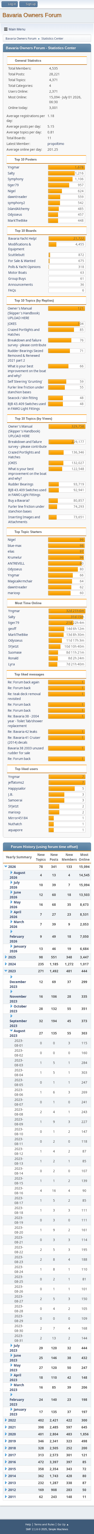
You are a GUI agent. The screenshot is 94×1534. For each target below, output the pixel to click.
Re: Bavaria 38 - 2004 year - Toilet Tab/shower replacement (25, 721)
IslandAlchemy (18, 209)
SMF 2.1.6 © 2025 (36, 1529)
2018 (12, 1448)
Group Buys (17, 278)
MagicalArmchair (20, 581)
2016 (12, 1462)
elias (11, 551)
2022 (12, 1420)
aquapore (15, 830)
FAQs (12, 290)
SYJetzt (13, 646)
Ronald (13, 658)
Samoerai (15, 800)
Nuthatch (15, 824)
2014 (12, 1476)
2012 (12, 1490)
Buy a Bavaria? (19, 500)
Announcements (20, 284)
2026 (12, 867)
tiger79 (13, 185)
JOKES (12, 324)
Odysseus (15, 214)
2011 (12, 1497)
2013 (12, 1483)
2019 (12, 1441)
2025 (12, 957)
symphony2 (16, 203)
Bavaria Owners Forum (31, 15)
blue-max (14, 545)
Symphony (15, 179)
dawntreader (17, 197)
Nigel (11, 191)
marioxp (14, 593)
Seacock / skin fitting (23, 398)
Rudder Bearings (20, 484)
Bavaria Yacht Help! (22, 238)
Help (28, 1524)
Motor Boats (17, 272)
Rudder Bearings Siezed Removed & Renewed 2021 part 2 (25, 356)
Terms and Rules (44, 1524)
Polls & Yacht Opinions (24, 267)
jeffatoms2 (16, 782)
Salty (11, 173)
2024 (12, 964)
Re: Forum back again (23, 682)
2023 (12, 971)
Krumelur (15, 557)
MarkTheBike (17, 220)
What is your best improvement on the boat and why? (27, 371)
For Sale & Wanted (21, 261)
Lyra (11, 664)
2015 (12, 1469)
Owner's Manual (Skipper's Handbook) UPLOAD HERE (24, 313)
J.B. (10, 794)
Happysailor (17, 788)
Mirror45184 (18, 818)
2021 (12, 1427)
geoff (12, 629)
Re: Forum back (19, 688)
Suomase (15, 652)
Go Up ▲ (63, 1524)
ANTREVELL (16, 563)
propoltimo (55, 144)
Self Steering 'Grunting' (25, 381)
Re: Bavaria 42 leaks (22, 731)
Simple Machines (58, 1529)
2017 (12, 1455)
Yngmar (14, 167)
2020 (12, 1434)
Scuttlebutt (16, 255)
